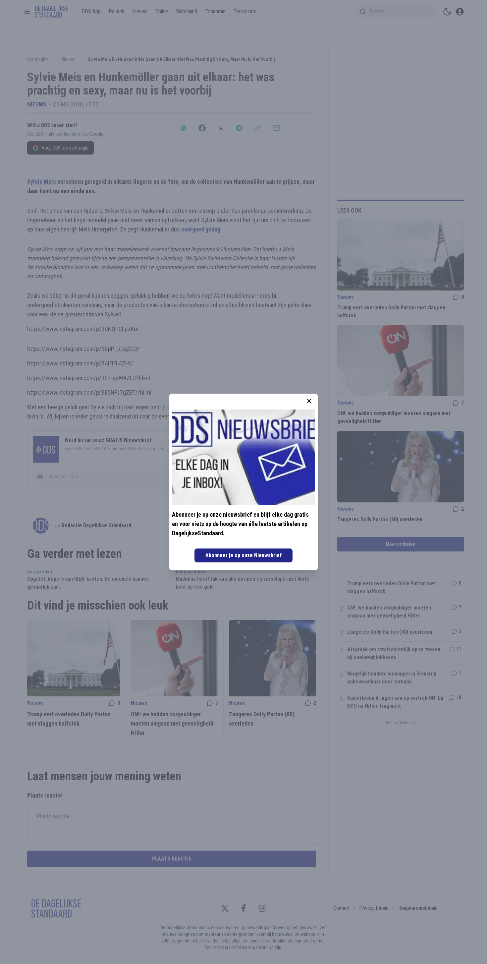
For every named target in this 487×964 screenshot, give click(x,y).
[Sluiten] (309, 401)
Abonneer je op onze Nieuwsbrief (243, 555)
